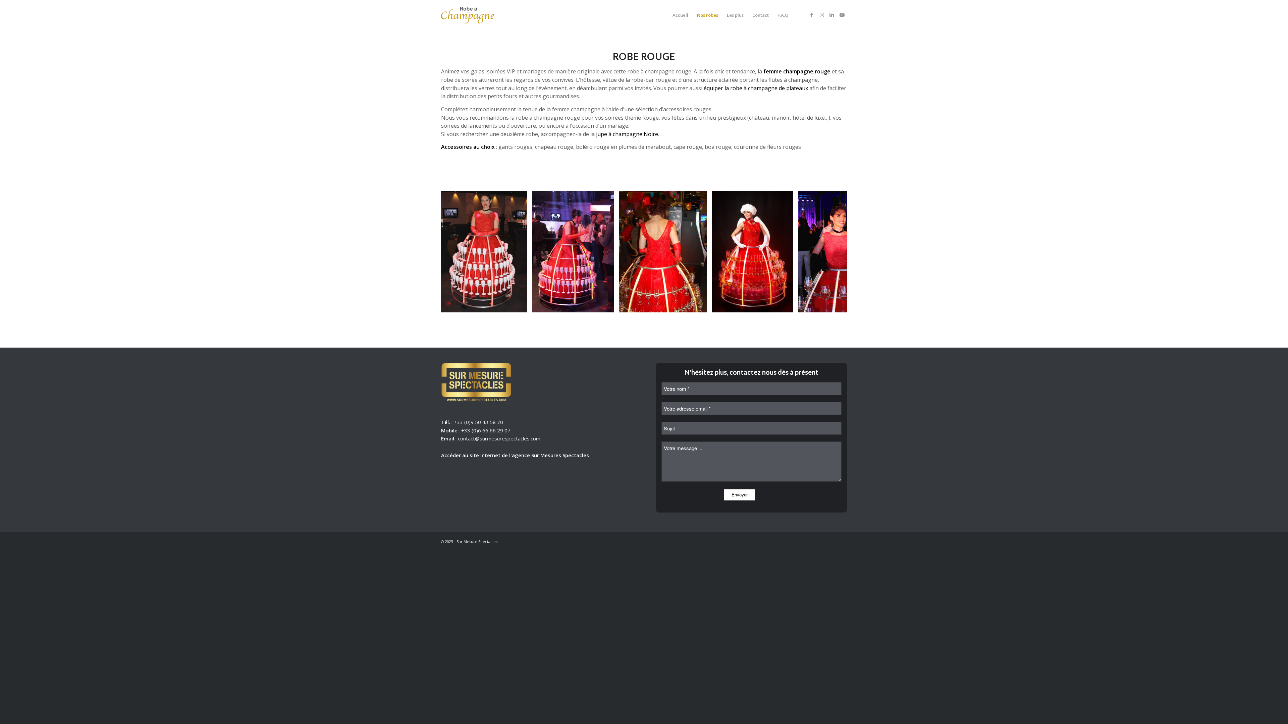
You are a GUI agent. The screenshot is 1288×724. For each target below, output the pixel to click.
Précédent (456, 252)
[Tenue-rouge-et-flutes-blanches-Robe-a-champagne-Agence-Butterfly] (520, 305)
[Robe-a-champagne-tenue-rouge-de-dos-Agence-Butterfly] (700, 305)
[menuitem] (680, 15)
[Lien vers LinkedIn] (832, 15)
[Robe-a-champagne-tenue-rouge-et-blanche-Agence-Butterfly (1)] (786, 305)
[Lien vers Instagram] (822, 15)
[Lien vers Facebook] (812, 15)
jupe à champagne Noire (627, 134)
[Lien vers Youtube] (842, 15)
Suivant (832, 252)
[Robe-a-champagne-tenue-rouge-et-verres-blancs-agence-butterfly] (606, 305)
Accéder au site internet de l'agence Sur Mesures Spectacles (515, 455)
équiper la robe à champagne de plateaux (756, 88)
